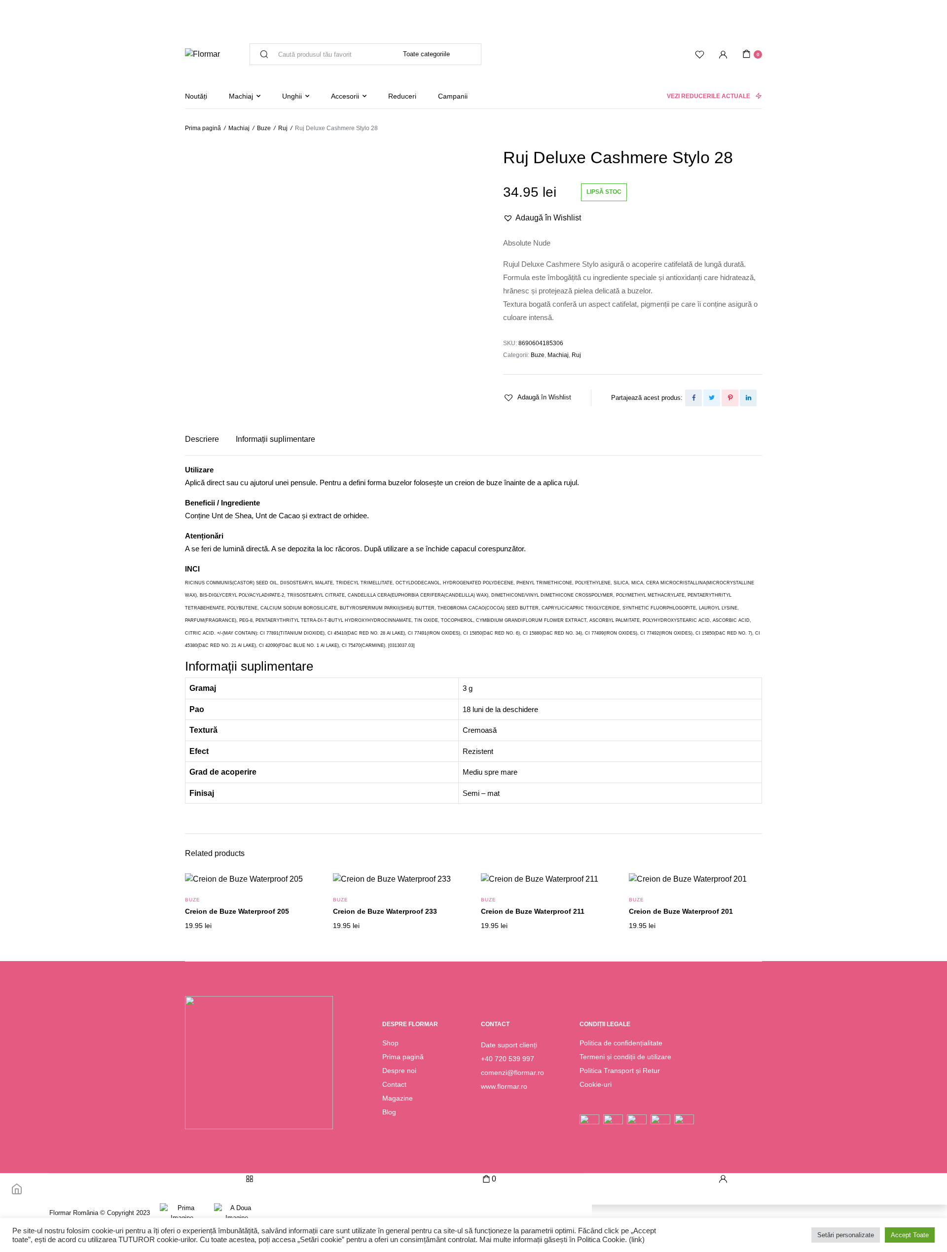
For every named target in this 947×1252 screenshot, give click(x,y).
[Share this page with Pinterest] (730, 398)
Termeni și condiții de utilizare (625, 1057)
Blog (389, 1112)
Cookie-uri (596, 1084)
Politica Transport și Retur (620, 1070)
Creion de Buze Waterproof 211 (532, 911)
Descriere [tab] (202, 439)
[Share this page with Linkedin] (748, 398)
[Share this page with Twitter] (711, 398)
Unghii (292, 96)
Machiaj (241, 96)
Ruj (283, 128)
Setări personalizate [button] (845, 1235)
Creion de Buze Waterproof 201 (681, 911)
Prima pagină (203, 128)
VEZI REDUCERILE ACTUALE (708, 96)
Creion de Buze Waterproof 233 (385, 911)
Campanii (453, 96)
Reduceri (402, 96)
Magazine (397, 1098)
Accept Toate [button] (910, 1235)
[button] (542, 218)
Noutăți (196, 96)
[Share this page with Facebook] (693, 398)
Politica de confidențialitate (621, 1043)
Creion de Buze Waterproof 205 (237, 911)
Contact (394, 1084)
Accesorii (345, 96)
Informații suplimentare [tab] (275, 439)
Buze (264, 128)
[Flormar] (202, 54)
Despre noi (399, 1070)
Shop (390, 1043)
